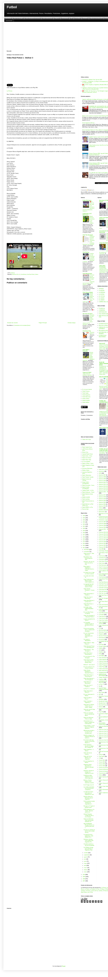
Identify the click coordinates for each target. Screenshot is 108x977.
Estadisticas (102, 308)
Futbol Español (86, 400)
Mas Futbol (101, 692)
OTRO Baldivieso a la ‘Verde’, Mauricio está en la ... (89, 811)
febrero (86, 869)
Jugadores (101, 679)
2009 (84, 876)
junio (85, 861)
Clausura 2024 (102, 547)
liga (100, 686)
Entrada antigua (71, 322)
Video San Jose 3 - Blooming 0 (88, 597)
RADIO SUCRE (86, 497)
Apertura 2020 (102, 500)
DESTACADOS (102, 630)
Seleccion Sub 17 (103, 733)
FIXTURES (77, 18)
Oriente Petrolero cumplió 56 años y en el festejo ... (89, 815)
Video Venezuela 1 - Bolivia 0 (88, 691)
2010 (84, 874)
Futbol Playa (102, 666)
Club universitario (103, 604)
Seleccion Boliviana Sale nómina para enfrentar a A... (88, 820)
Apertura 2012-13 (103, 484)
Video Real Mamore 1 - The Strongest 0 (89, 679)
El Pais (97, 889)
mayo (85, 863)
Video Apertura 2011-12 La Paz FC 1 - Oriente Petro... (89, 661)
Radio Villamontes (86, 475)
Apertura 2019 (102, 498)
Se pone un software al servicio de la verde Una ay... (89, 831)
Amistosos (101, 471)
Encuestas (101, 639)
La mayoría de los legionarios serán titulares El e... (88, 836)
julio (85, 859)
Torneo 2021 (102, 760)
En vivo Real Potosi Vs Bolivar (88, 612)
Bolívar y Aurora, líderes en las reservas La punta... (89, 781)
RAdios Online (85, 470)
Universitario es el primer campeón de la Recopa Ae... (89, 722)
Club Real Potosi (31, 274)
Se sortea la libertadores (87, 640)
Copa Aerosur (102, 616)
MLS (100, 694)
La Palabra (92, 889)
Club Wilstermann (87, 273)
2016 (84, 537)
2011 (84, 547)
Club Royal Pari (87, 331)
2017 (84, 534)
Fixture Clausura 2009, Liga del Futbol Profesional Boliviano (98, 154)
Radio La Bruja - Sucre (87, 463)
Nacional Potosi (103, 705)
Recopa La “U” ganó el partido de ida (89, 806)
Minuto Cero (85, 452)
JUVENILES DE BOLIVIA (103, 682)
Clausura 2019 (102, 543)
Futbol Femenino (103, 663)
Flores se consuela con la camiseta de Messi (89, 714)
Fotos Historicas (103, 657)
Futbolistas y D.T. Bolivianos (87, 214)
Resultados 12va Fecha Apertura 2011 (88, 558)
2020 (84, 528)
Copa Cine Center (103, 620)
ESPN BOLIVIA (103, 312)
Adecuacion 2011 (103, 469)
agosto (86, 857)
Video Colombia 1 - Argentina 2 (88, 702)
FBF (72, 18)
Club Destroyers (103, 565)
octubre (86, 852)
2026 (84, 515)
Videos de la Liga (86, 439)
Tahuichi (101, 754)
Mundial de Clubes (103, 701)
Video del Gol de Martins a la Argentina (88, 758)
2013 (84, 543)
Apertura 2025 (102, 506)
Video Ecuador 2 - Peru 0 (88, 698)
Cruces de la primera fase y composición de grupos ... (89, 630)
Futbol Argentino (86, 395)
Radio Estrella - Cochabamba (86, 488)
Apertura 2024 (102, 504)
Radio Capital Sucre (87, 447)
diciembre (86, 549)
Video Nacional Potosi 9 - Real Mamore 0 (89, 646)
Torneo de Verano (103, 771)
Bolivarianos (102, 511)
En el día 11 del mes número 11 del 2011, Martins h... (89, 741)
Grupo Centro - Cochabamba (85, 482)
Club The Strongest (18, 18)
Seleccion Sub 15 (103, 731)
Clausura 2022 (102, 545)
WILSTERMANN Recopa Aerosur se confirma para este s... (89, 825)
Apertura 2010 (102, 480)
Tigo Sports (102, 756)
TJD (100, 758)
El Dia (91, 892)
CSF (100, 628)
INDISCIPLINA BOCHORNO (102, 675)
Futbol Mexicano (86, 396)
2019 (84, 530)
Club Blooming (102, 557)
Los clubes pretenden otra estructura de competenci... (89, 788)
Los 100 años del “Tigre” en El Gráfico (98, 172)
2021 (84, 526)
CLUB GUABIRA (103, 569)
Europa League (102, 646)
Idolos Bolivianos (103, 670)
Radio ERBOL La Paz (87, 507)
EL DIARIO (101, 298)
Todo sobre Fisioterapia (102, 266)
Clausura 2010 (102, 527)
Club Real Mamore (103, 582)
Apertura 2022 (102, 502)
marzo (85, 867)
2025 (84, 517)
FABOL (100, 648)
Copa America (102, 618)
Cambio (100, 890)
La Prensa (9, 91)
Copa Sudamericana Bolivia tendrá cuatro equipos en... (89, 581)
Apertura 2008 (102, 477)
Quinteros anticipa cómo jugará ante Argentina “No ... (88, 840)
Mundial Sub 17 (102, 703)
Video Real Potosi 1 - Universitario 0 (89, 675)
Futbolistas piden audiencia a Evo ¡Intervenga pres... (89, 777)
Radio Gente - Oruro (87, 456)
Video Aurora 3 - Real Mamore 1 (89, 554)
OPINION (101, 288)
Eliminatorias (65, 18)
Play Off (101, 711)
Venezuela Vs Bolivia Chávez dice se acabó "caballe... (89, 706)
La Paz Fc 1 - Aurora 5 (89, 688)
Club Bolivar (8, 18)
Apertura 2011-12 (16, 274)
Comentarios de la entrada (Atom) (22, 325)
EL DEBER (101, 300)
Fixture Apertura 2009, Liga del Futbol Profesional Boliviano (98, 163)
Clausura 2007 (102, 521)
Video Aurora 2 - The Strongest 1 (89, 650)
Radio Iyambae (86, 499)
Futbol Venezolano (103, 668)
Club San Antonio (103, 591)
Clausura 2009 (102, 525)
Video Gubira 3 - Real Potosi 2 (89, 643)
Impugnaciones (102, 672)
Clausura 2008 (102, 523)
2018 (84, 532)
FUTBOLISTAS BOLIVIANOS (102, 336)
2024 (84, 520)
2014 (84, 541)
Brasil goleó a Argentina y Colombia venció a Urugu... (89, 568)
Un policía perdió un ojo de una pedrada (89, 844)
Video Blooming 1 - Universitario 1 (88, 653)
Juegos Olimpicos (103, 677)
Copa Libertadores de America (32, 18)
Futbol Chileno (85, 398)
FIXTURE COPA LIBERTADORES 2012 (88, 609)
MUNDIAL (85, 18)
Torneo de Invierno (103, 767)
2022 (84, 524)
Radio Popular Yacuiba (87, 477)
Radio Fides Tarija (86, 459)
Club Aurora (102, 556)
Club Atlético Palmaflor (86, 350)
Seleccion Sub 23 (103, 740)
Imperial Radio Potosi (87, 454)
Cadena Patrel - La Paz (88, 490)
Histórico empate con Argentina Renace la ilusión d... (89, 736)
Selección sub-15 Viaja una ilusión (89, 710)
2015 (84, 539)
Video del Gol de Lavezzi (88, 753)
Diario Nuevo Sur (85, 892)
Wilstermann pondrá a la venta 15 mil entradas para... (89, 732)
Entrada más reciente (12, 322)
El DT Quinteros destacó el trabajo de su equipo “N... (89, 746)
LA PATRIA (101, 294)
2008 (84, 878)
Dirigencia (57, 18)
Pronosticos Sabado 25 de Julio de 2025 (92, 79)
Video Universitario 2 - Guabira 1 (89, 594)
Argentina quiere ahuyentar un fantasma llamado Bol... (89, 766)
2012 (84, 545)
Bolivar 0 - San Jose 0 (89, 664)
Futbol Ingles (85, 393)
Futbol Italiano (85, 402)
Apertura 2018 (102, 496)
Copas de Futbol (87, 372)
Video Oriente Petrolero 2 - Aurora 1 (89, 590)
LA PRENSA (102, 292)
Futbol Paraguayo (103, 665)
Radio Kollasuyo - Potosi (88, 492)
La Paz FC (101, 684)
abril (85, 865)
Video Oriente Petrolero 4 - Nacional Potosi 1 (88, 671)
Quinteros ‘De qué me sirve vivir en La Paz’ (89, 563)
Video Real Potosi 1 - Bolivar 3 (89, 604)
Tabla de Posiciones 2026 (96, 18)
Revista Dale (85, 509)
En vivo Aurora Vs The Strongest (89, 657)
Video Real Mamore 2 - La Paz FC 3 (89, 601)
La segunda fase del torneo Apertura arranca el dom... (88, 585)
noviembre (86, 551)
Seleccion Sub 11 (103, 729)
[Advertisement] (57, 36)
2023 (84, 522)
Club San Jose (102, 593)
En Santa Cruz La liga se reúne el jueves (89, 573)
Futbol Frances (86, 391)
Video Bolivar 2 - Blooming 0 (88, 682)
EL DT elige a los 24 (89, 785)
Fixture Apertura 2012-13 (88, 123)
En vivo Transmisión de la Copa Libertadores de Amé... (89, 635)
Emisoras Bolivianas (87, 468)
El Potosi (88, 890)
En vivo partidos (86, 461)
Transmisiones (9, 20)
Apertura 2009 (102, 478)
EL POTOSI (102, 296)
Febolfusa (101, 652)
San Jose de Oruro (87, 313)
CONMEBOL (102, 310)
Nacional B (102, 343)
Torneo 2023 (102, 762)
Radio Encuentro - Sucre (88, 485)
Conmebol (101, 614)
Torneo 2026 (102, 765)
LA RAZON (101, 290)
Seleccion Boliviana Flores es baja (88, 718)
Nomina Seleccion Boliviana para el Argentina (88, 798)
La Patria (87, 889)
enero (85, 871)
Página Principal (43, 322)
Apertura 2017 (102, 495)
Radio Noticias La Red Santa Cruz (87, 504)
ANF (100, 473)
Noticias (101, 706)
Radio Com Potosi (86, 457)
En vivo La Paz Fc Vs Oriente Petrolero (89, 667)
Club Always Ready (88, 292)
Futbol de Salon (103, 661)
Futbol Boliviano (87, 200)
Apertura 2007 (102, 475)
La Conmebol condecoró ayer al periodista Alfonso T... (89, 624)
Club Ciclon (101, 563)
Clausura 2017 (102, 539)
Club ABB (101, 549)
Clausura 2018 (102, 541)
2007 (84, 881)
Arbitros (101, 508)
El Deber (102, 889)
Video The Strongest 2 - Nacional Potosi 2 (89, 616)
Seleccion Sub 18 (103, 735)
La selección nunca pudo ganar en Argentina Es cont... (89, 793)
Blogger (63, 966)
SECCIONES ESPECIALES (102, 724)
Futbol (12, 7)
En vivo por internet (87, 389)
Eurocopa (101, 644)
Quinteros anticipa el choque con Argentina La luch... (89, 772)
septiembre (87, 855)
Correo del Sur (94, 890)
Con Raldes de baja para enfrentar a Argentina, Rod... (88, 849)
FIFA (100, 653)
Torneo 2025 (102, 764)
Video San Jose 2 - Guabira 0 (88, 686)
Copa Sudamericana (47, 18)
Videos (36, 274)
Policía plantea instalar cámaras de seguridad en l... (89, 802)
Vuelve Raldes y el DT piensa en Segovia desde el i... (89, 727)
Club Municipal (102, 577)
